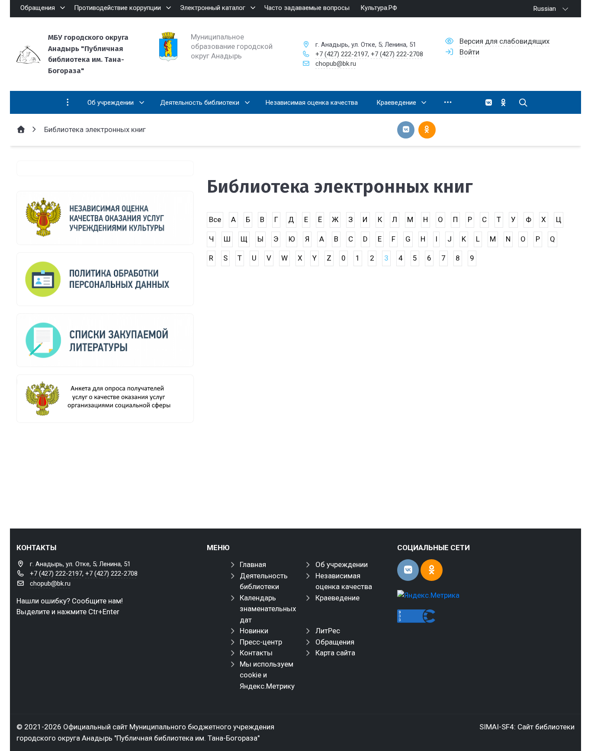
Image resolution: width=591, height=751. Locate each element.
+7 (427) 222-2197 (341, 54)
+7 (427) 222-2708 (397, 54)
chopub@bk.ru (335, 64)
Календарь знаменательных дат (268, 608)
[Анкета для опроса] (105, 398)
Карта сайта (335, 652)
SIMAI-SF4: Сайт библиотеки (527, 726)
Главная (253, 564)
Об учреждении (341, 564)
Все (215, 219)
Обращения (334, 642)
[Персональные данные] (105, 279)
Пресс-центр (261, 642)
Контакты (256, 652)
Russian (544, 9)
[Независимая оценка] (105, 217)
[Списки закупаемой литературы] (105, 340)
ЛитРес (327, 630)
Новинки (254, 630)
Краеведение (337, 597)
